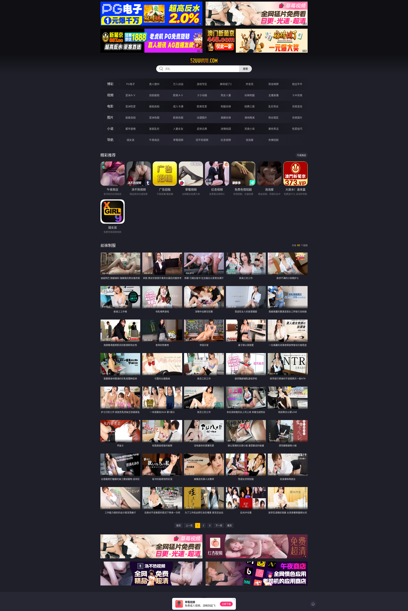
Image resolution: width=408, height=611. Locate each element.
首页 (178, 525)
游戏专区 (202, 84)
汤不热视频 (202, 140)
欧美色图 (178, 117)
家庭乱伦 (154, 128)
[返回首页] (313, 604)
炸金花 (249, 84)
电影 (110, 106)
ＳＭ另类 (297, 95)
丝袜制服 (249, 95)
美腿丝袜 (226, 117)
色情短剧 (273, 140)
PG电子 (130, 84)
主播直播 (273, 95)
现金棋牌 (273, 84)
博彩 (110, 84)
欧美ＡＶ (178, 95)
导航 (110, 140)
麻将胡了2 (226, 84)
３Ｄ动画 (202, 95)
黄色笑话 (273, 128)
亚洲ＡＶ (130, 95)
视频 (110, 95)
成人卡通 (178, 106)
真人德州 (154, 84)
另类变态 (297, 106)
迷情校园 (226, 128)
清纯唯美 (249, 117)
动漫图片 (202, 117)
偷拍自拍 (154, 106)
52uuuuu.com (204, 60)
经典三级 (249, 106)
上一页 (189, 525)
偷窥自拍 (130, 117)
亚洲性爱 (130, 106)
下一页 (218, 525)
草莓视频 (178, 140)
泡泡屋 (249, 140)
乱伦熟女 (273, 106)
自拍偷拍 (154, 95)
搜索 (245, 69)
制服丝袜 (226, 106)
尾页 (229, 525)
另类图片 (297, 117)
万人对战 (178, 84)
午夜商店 (154, 140)
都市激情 (130, 128)
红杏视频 (226, 140)
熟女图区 (273, 117)
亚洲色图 (154, 117)
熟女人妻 (226, 95)
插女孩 (130, 140)
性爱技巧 (297, 128)
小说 (110, 129)
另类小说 (249, 128)
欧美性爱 (202, 106)
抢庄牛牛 (297, 84)
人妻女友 (178, 128)
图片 (110, 117)
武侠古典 (202, 128)
